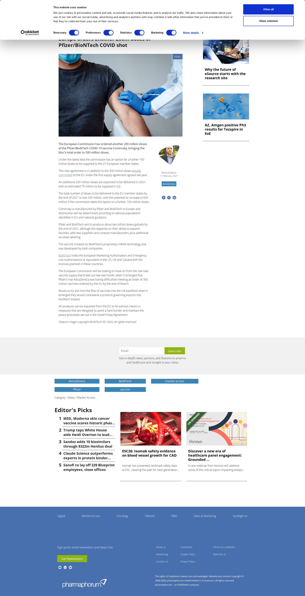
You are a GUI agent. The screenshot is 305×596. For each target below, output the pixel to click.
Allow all (268, 9)
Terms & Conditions (224, 547)
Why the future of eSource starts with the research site (225, 73)
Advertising (162, 554)
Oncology (122, 516)
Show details (191, 32)
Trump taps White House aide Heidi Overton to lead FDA (86, 435)
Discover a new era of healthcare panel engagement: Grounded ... (215, 455)
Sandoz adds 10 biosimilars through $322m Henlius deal (87, 444)
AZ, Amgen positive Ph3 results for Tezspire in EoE (225, 129)
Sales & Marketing (205, 516)
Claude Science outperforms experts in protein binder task (88, 458)
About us (161, 547)
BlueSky (70, 567)
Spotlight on (240, 516)
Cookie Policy (188, 554)
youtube (60, 567)
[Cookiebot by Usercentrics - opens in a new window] (29, 32)
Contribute (186, 547)
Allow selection (268, 20)
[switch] (108, 32)
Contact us (162, 561)
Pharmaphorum (84, 583)
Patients (150, 516)
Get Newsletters (72, 559)
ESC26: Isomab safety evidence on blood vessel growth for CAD (149, 453)
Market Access (91, 516)
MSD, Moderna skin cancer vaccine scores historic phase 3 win (88, 423)
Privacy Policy (188, 561)
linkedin (65, 567)
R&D (174, 516)
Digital (61, 516)
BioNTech (65, 255)
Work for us (219, 554)
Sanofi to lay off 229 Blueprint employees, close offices (89, 467)
